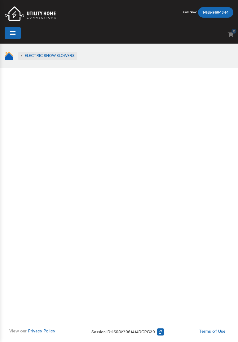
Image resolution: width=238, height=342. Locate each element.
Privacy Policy (41, 331)
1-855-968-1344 (216, 12)
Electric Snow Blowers (50, 56)
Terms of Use (212, 331)
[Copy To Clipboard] (160, 332)
